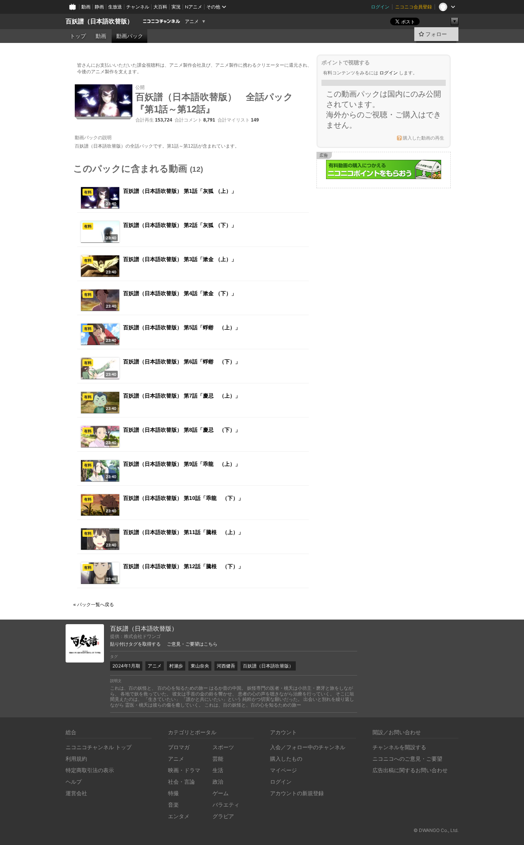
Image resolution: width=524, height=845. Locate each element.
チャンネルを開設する (399, 747)
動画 (86, 7)
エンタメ (178, 816)
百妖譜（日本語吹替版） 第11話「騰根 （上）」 (183, 532)
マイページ (283, 770)
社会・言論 (181, 781)
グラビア (223, 816)
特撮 (173, 793)
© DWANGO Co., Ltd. (436, 830)
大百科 (160, 7)
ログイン (380, 7)
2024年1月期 (126, 666)
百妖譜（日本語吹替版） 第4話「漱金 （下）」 (180, 293)
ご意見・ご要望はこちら (192, 644)
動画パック (129, 36)
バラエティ (226, 804)
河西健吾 (226, 666)
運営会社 (76, 793)
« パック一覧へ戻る (93, 604)
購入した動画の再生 (423, 138)
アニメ (192, 21)
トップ (78, 36)
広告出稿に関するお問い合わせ (410, 770)
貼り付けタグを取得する (135, 644)
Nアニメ (193, 7)
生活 (218, 770)
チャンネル (137, 7)
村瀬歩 (176, 666)
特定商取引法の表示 (90, 770)
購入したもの (286, 758)
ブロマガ (178, 747)
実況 (176, 7)
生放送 (115, 7)
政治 (218, 781)
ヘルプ (74, 781)
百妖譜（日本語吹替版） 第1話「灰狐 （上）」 (180, 191)
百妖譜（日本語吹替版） (99, 21)
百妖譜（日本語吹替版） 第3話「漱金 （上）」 (180, 259)
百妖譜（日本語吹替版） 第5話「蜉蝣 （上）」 (182, 327)
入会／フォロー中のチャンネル (307, 747)
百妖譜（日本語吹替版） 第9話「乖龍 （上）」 (182, 464)
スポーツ (223, 747)
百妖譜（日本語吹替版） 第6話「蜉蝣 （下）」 (182, 361)
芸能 (218, 758)
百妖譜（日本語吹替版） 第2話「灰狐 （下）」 (180, 225)
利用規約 (76, 758)
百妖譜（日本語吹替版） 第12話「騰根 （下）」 (183, 566)
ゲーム (221, 793)
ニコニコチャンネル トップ (99, 747)
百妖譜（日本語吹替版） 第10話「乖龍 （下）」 (183, 498)
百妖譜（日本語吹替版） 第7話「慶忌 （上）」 (182, 396)
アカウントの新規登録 (297, 793)
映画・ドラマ (184, 770)
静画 (99, 7)
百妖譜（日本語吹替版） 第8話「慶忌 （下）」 (182, 430)
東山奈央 (200, 666)
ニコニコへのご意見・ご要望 (407, 758)
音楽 (173, 804)
